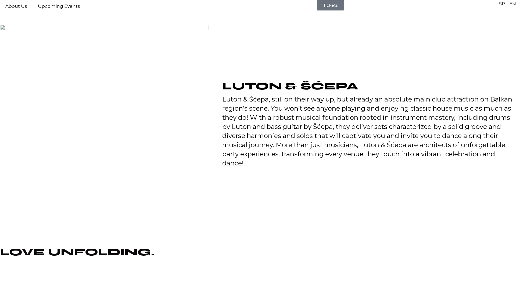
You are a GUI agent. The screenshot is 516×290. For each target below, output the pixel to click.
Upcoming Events (59, 6)
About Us (16, 6)
